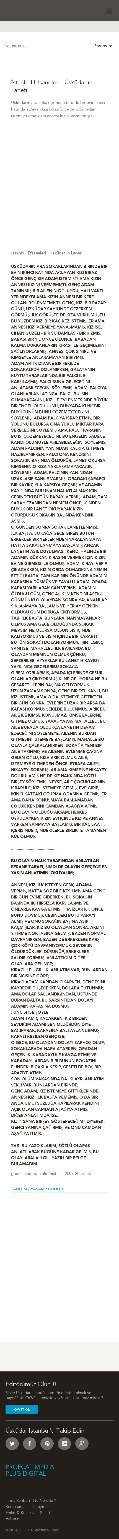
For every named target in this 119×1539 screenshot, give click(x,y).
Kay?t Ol (22, 1409)
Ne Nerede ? (44, 1501)
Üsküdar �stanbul (21, 9)
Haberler (13, 1519)
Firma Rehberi (18, 1501)
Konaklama (15, 1507)
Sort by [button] (101, 46)
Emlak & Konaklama (23, 1513)
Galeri (45, 1513)
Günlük (56, 1189)
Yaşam (38, 1189)
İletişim (39, 1507)
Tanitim (19, 1189)
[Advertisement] (59, 191)
